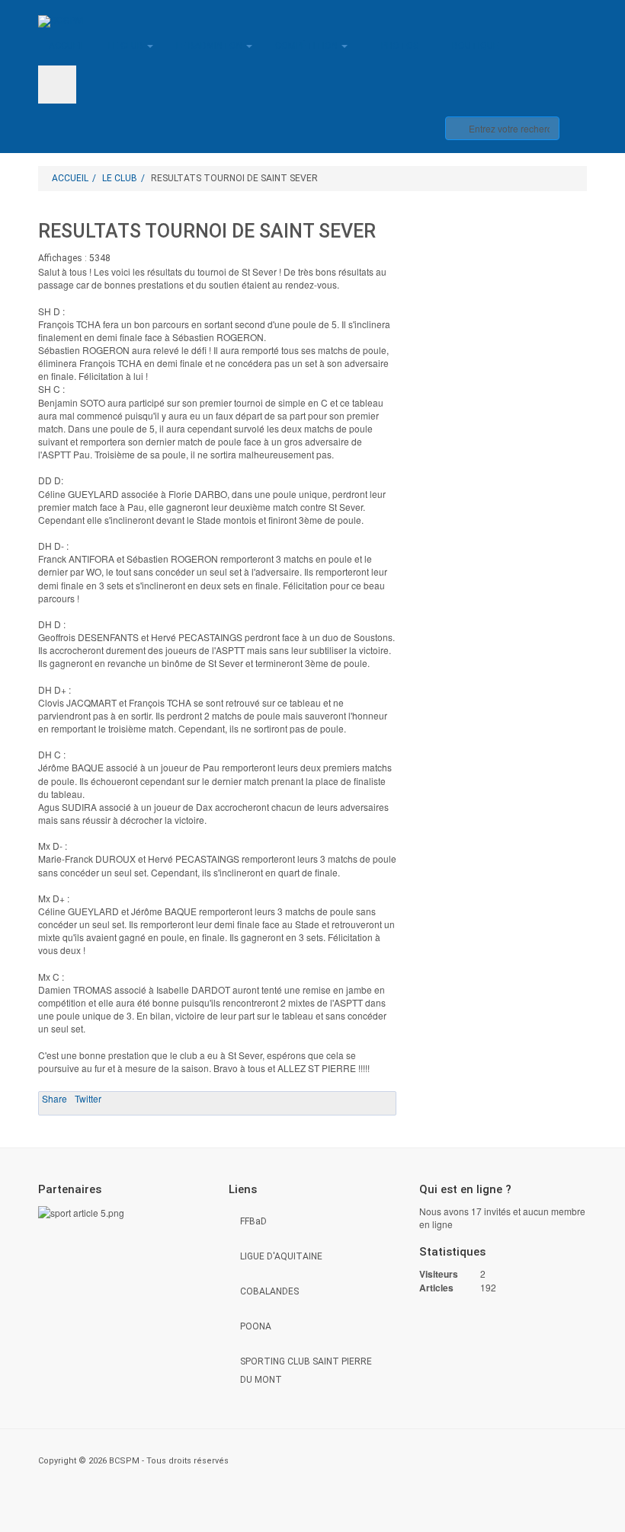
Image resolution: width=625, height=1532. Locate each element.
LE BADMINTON (210, 45)
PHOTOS (399, 45)
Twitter (88, 1098)
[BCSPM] (60, 21)
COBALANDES (269, 1291)
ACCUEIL (67, 45)
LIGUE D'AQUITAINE (281, 1256)
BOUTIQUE (475, 45)
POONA (255, 1326)
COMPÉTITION (307, 45)
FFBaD (253, 1221)
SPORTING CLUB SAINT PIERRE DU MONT (306, 1370)
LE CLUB (127, 45)
